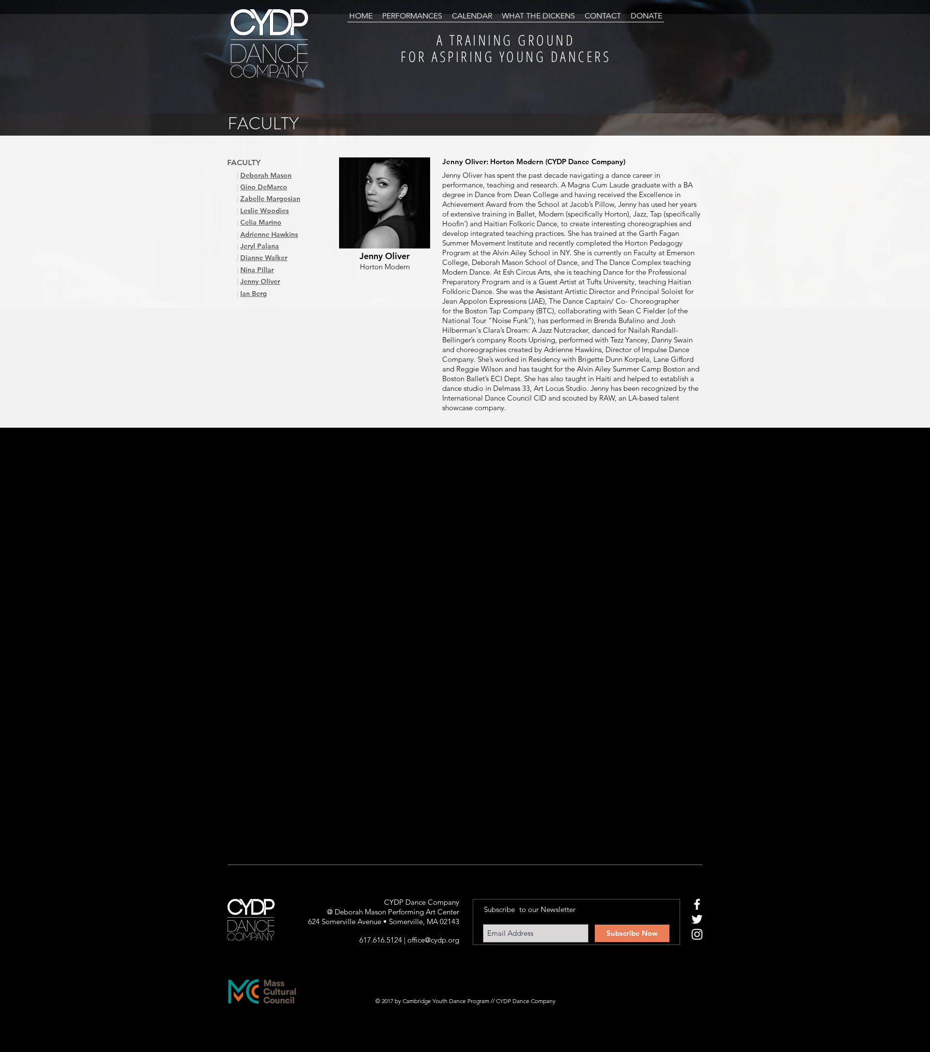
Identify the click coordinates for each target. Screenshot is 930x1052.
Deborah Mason (266, 175)
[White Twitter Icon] (697, 919)
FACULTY (244, 162)
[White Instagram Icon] (697, 934)
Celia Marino (260, 222)
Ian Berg (253, 293)
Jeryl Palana (259, 246)
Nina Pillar (257, 269)
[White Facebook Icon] (697, 904)
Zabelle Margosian (270, 198)
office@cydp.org (433, 939)
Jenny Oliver (260, 281)
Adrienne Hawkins (269, 234)
